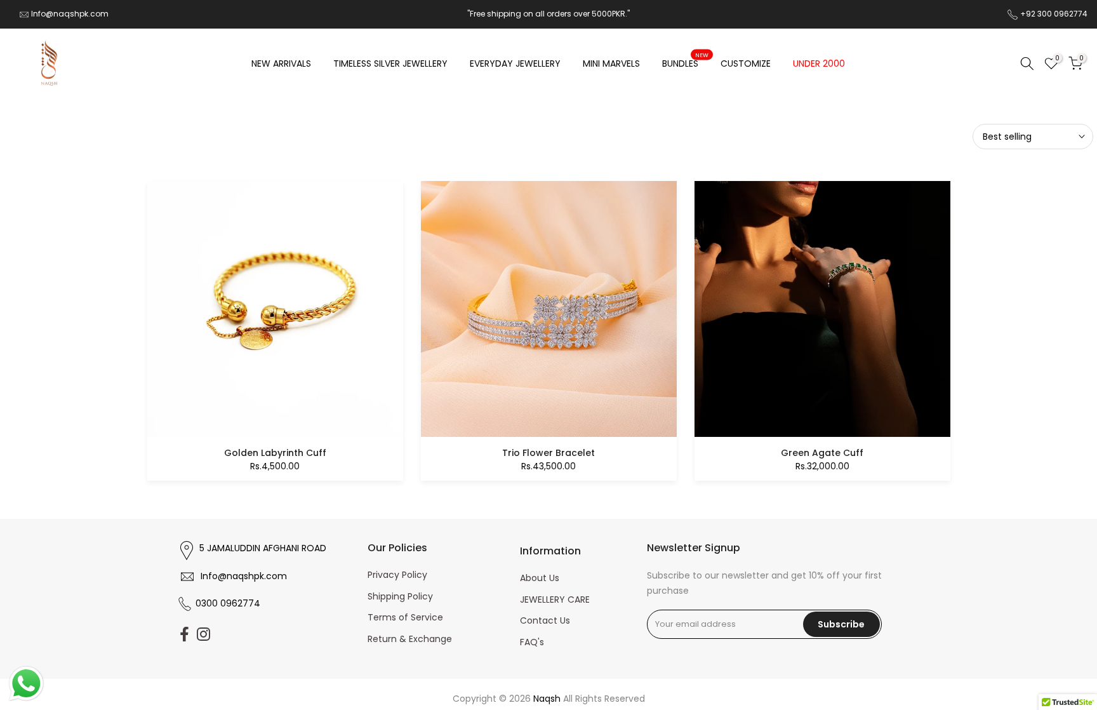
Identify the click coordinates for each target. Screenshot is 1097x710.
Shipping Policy (400, 596)
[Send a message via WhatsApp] (26, 684)
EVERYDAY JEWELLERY (515, 63)
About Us (539, 578)
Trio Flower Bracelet (548, 452)
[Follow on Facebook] (184, 633)
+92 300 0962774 (1053, 13)
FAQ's (532, 642)
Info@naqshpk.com (70, 13)
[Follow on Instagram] (203, 633)
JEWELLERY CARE (555, 599)
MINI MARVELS (611, 63)
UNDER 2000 (819, 63)
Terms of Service (405, 617)
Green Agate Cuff (822, 452)
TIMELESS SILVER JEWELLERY (390, 63)
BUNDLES (685, 63)
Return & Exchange (410, 639)
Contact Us (545, 620)
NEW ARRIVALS (281, 63)
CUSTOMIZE (746, 63)
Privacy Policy (397, 574)
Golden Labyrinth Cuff (275, 452)
